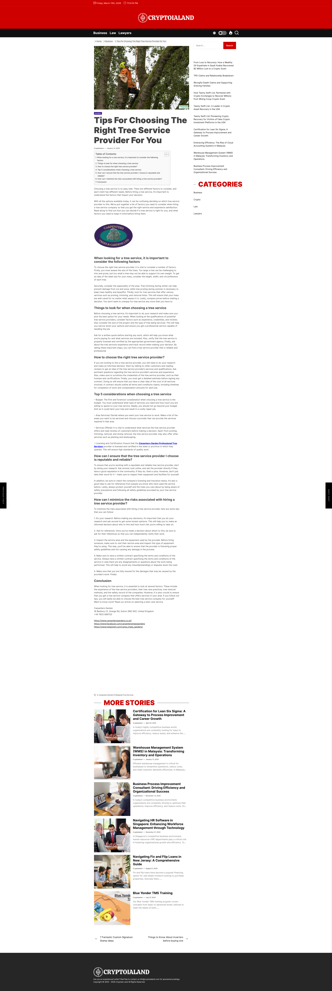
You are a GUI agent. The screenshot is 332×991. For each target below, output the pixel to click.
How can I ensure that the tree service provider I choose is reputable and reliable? (129, 174)
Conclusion (101, 182)
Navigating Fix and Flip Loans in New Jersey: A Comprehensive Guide (157, 860)
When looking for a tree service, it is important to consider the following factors (127, 158)
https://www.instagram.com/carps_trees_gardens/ (118, 627)
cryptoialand (99, 148)
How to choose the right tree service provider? (117, 166)
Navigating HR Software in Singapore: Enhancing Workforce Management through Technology (158, 824)
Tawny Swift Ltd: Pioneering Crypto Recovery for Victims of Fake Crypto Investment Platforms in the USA (212, 119)
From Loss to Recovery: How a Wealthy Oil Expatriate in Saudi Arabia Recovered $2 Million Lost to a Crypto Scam (214, 65)
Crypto (197, 199)
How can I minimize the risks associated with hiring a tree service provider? (130, 179)
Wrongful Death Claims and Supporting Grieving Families (213, 84)
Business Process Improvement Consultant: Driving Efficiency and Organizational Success (159, 787)
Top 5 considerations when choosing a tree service (119, 170)
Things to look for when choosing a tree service (118, 163)
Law (113, 33)
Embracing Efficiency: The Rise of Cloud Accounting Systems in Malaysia (213, 144)
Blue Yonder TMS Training (152, 893)
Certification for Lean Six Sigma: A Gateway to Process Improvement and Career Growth (159, 715)
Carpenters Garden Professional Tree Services (116, 695)
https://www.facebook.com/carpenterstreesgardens (119, 623)
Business (100, 33)
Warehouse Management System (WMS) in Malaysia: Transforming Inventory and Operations (158, 751)
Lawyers (125, 33)
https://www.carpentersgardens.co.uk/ (113, 620)
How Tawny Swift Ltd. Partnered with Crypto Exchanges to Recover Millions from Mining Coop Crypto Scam (212, 95)
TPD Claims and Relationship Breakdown (214, 75)
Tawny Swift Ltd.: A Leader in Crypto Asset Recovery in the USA (212, 107)
